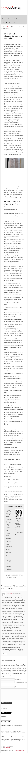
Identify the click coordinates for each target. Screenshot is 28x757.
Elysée (10, 574)
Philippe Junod (12, 577)
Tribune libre (5, 22)
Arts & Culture (16, 40)
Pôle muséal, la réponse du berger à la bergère (13, 36)
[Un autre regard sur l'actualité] (11, 8)
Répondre (5, 653)
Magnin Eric (10, 593)
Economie (4, 18)
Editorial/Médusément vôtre (8, 17)
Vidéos (11, 22)
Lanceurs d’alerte (14, 20)
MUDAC (8, 575)
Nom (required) (18, 679)
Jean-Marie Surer (17, 574)
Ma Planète (16, 18)
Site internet (17, 686)
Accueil (8, 26)
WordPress (7, 747)
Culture (10, 19)
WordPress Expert (19, 750)
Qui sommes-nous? (18, 23)
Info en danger (5, 20)
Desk (22, 40)
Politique (18, 17)
